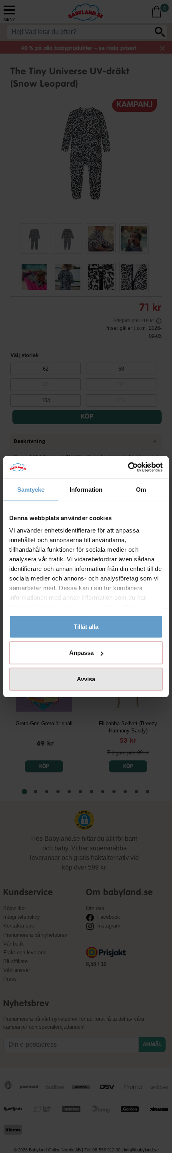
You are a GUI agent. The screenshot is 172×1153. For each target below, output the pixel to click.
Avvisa (86, 678)
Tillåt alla (86, 626)
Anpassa (81, 652)
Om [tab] (141, 489)
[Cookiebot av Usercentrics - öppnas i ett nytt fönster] (128, 467)
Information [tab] (86, 489)
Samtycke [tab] (31, 489)
